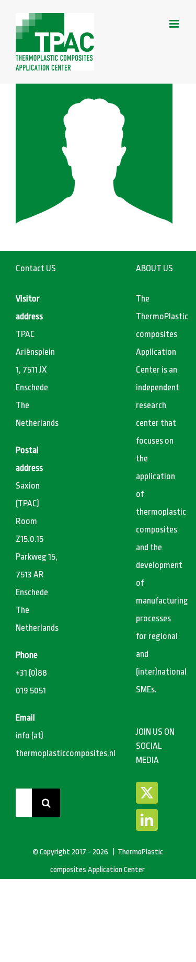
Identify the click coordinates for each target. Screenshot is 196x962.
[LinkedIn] (147, 820)
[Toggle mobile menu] (174, 23)
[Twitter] (147, 793)
